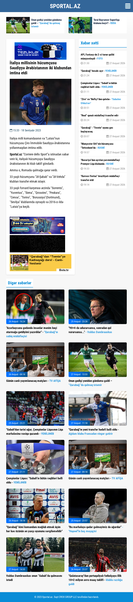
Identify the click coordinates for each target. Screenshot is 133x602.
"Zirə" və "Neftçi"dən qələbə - (103, 103)
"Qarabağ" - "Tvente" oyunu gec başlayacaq (103, 132)
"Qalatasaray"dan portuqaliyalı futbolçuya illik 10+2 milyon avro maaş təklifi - (95, 580)
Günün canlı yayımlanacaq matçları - (33, 380)
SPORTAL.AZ (65, 6)
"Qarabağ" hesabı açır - (103, 73)
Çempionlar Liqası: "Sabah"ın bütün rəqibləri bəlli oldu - (103, 87)
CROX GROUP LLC (68, 597)
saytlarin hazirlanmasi (24, 213)
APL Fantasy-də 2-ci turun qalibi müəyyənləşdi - (103, 59)
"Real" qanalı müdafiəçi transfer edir (103, 118)
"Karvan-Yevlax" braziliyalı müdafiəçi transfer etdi (103, 180)
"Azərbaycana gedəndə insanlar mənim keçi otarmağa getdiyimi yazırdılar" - (32, 332)
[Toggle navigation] (127, 5)
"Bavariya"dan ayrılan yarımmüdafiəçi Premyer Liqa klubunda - (103, 164)
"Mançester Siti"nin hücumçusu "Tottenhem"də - (103, 148)
